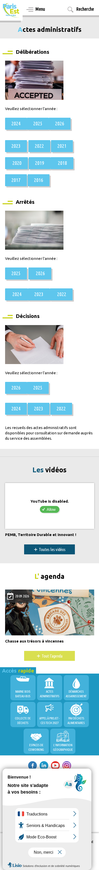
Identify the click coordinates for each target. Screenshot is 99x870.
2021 (62, 146)
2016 (38, 180)
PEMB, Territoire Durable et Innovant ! (40, 535)
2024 (16, 123)
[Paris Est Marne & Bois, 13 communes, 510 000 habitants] (11, 10)
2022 (39, 146)
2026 (59, 123)
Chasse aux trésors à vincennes (34, 641)
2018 (62, 163)
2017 (16, 180)
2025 (37, 123)
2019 (39, 163)
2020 (16, 163)
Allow (51, 509)
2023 (16, 146)
